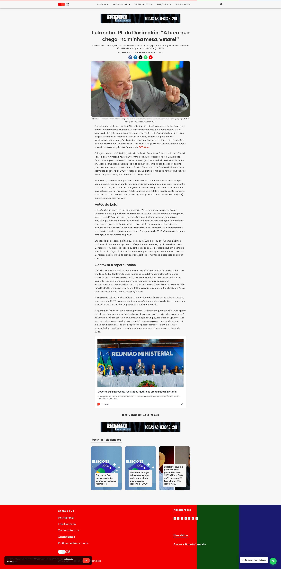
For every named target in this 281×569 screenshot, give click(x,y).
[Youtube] (175, 518)
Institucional (66, 517)
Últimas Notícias (183, 4)
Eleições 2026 (164, 4)
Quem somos (66, 536)
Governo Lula (151, 415)
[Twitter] (186, 518)
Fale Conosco (67, 524)
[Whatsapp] (178, 518)
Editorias (101, 4)
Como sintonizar (68, 530)
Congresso (135, 415)
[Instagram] (182, 518)
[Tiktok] (193, 518)
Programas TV (120, 4)
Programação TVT (144, 4)
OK (86, 560)
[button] (221, 4)
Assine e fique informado (190, 544)
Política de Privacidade (73, 543)
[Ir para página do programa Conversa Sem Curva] (140, 23)
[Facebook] (189, 518)
